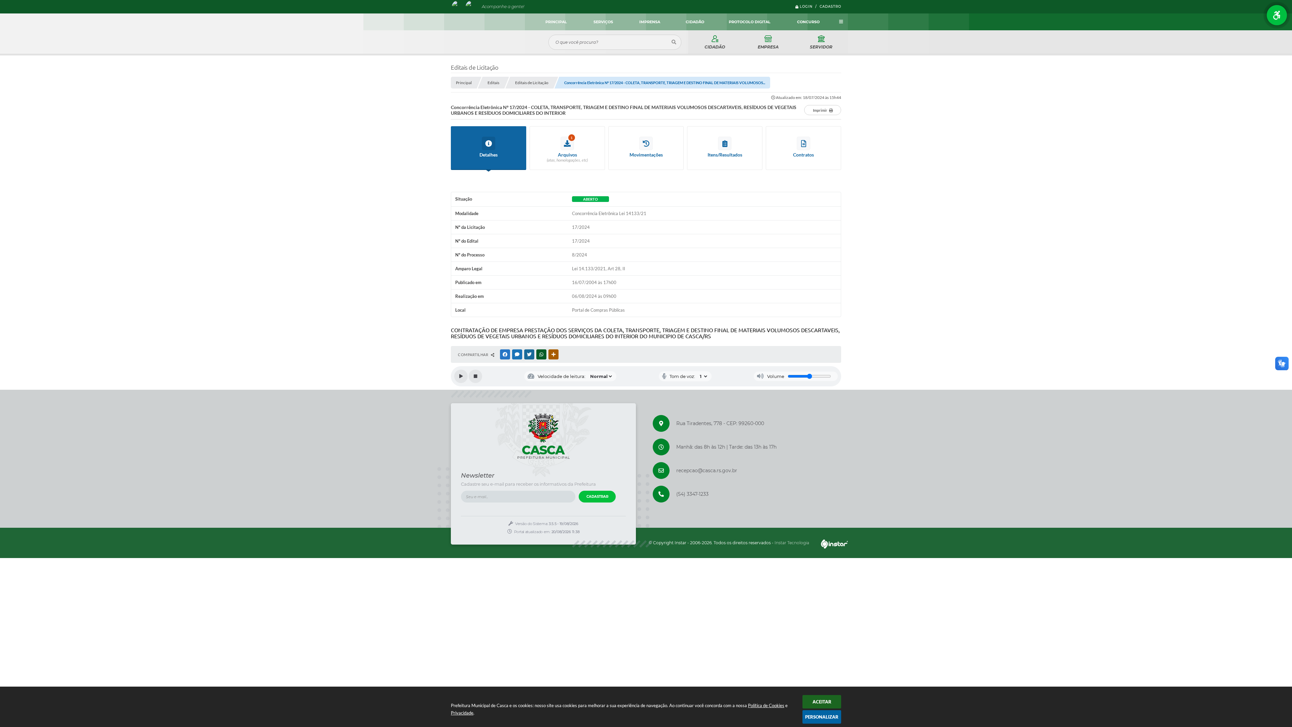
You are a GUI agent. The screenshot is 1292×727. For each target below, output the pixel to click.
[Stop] (475, 376)
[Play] (461, 376)
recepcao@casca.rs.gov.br (706, 471)
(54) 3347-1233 (692, 494)
